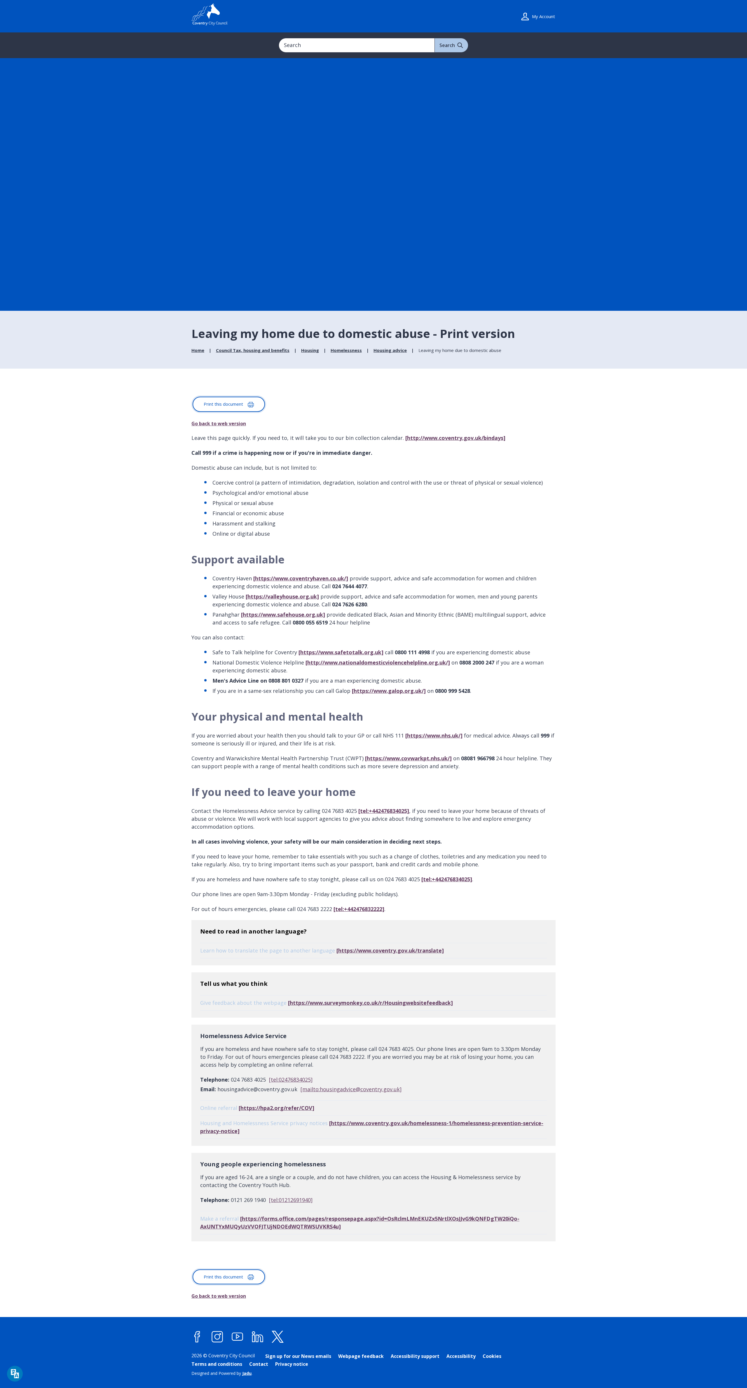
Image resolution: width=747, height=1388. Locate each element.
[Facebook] (197, 1337)
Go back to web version (218, 423)
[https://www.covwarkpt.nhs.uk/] (408, 758)
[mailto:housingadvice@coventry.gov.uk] (351, 1089)
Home (197, 350)
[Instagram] (217, 1337)
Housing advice (390, 350)
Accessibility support (415, 1356)
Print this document (224, 404)
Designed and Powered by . (221, 1373)
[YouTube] (237, 1337)
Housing (310, 350)
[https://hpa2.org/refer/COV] (276, 1107)
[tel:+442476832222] (359, 908)
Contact (258, 1364)
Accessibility (461, 1356)
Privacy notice (291, 1364)
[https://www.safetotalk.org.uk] (341, 652)
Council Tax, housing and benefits (252, 350)
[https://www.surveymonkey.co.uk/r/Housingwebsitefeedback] (370, 1002)
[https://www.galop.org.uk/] (389, 690)
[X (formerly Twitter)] (278, 1337)
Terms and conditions (216, 1364)
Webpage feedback (361, 1356)
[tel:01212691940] (291, 1199)
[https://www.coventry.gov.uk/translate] (390, 950)
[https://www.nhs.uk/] (433, 735)
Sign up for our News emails (298, 1356)
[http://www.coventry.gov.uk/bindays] (455, 437)
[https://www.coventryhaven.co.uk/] (300, 578)
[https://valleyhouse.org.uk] (282, 596)
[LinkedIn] (257, 1337)
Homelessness (346, 350)
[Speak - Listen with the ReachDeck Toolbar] (15, 1374)
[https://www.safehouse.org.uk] (283, 614)
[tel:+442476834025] (383, 810)
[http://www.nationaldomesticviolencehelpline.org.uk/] (378, 662)
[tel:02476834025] (291, 1079)
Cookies (492, 1356)
